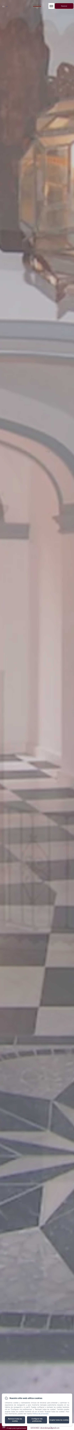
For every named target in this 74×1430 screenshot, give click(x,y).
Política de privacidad (40, 1414)
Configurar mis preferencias (37, 1420)
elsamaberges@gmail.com (50, 1428)
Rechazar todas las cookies (15, 1420)
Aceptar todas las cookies (59, 1420)
